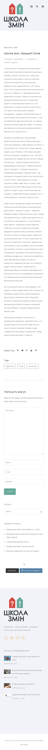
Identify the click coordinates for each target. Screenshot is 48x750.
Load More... (12, 571)
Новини (14, 62)
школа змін (32, 366)
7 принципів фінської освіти (17, 542)
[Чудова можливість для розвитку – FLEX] (7, 658)
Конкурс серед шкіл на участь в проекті (22, 551)
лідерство (9, 366)
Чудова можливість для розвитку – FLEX (23, 529)
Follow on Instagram (32, 571)
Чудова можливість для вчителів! (20, 546)
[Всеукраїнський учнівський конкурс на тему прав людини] (7, 672)
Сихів (21, 366)
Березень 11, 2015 (10, 47)
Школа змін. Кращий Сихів (22, 53)
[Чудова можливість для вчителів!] (7, 695)
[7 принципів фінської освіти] (7, 685)
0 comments (31, 59)
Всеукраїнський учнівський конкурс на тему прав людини (27, 672)
